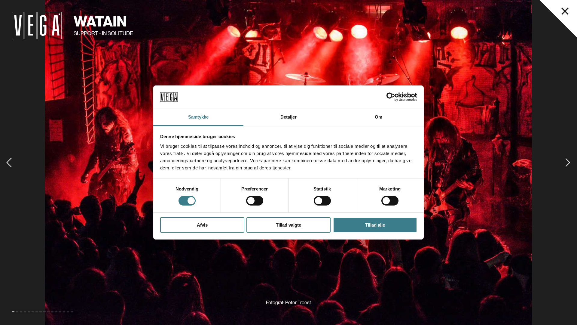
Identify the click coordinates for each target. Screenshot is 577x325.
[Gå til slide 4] (25, 312)
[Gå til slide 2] (17, 312)
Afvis (202, 225)
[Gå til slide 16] (72, 312)
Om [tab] (378, 116)
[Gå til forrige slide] (9, 162)
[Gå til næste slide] (568, 162)
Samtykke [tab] (198, 116)
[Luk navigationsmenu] (564, 11)
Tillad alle (375, 225)
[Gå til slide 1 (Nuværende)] (13, 312)
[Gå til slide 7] (36, 312)
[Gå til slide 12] (56, 312)
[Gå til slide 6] (33, 312)
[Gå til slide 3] (21, 312)
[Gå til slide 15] (68, 312)
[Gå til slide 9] (44, 312)
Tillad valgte (288, 225)
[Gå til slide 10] (48, 312)
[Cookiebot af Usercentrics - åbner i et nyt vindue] (391, 96)
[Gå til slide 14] (64, 312)
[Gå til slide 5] (29, 312)
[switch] (254, 201)
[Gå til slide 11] (52, 312)
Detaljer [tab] (288, 116)
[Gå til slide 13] (60, 312)
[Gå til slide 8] (40, 312)
